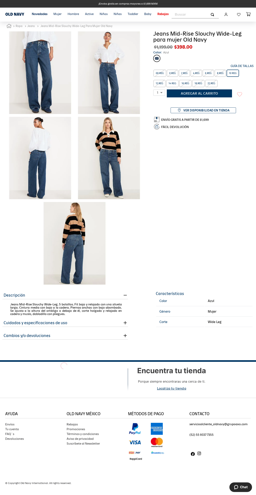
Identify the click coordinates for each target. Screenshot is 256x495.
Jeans (31, 26)
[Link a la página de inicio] (9, 26)
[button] (228, 66)
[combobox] (195, 14)
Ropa (19, 26)
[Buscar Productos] (213, 14)
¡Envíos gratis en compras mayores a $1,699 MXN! (128, 3)
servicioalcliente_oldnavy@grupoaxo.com (218, 424)
